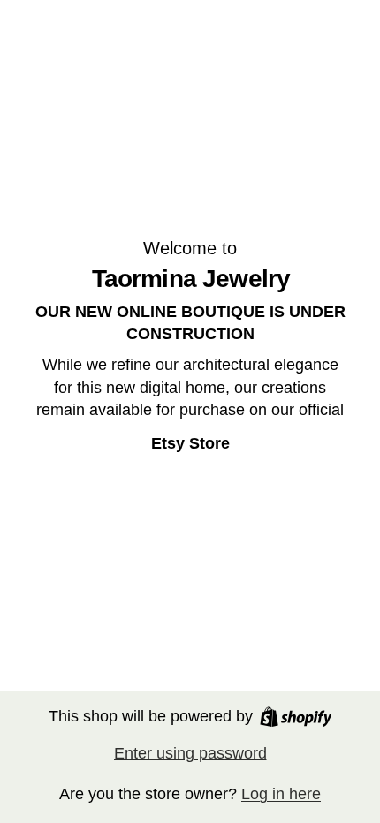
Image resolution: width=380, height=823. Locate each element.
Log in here (281, 794)
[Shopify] (296, 716)
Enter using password (190, 753)
